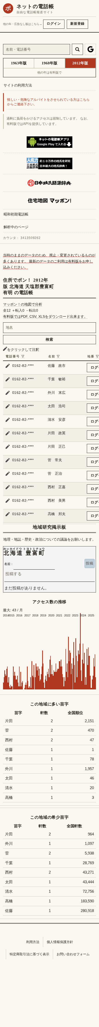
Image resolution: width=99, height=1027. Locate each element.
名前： (8, 564)
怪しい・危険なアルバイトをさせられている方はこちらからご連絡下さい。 (48, 102)
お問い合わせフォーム (73, 954)
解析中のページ (16, 227)
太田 (9, 778)
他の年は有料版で (49, 72)
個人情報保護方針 (60, 942)
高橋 (9, 797)
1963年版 (19, 63)
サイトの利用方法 (18, 85)
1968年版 (49, 63)
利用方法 (32, 942)
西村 (9, 740)
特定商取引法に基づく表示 (29, 954)
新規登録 (77, 23)
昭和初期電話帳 (16, 214)
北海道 (16, 286)
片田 (9, 721)
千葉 (9, 759)
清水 (9, 788)
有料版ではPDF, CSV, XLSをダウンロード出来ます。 (45, 316)
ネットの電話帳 (35, 6)
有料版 (73, 261)
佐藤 (9, 750)
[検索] (77, 49)
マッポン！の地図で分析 (22, 304)
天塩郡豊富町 (39, 286)
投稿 (89, 563)
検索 (49, 339)
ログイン (54, 23)
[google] (90, 49)
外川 (9, 769)
